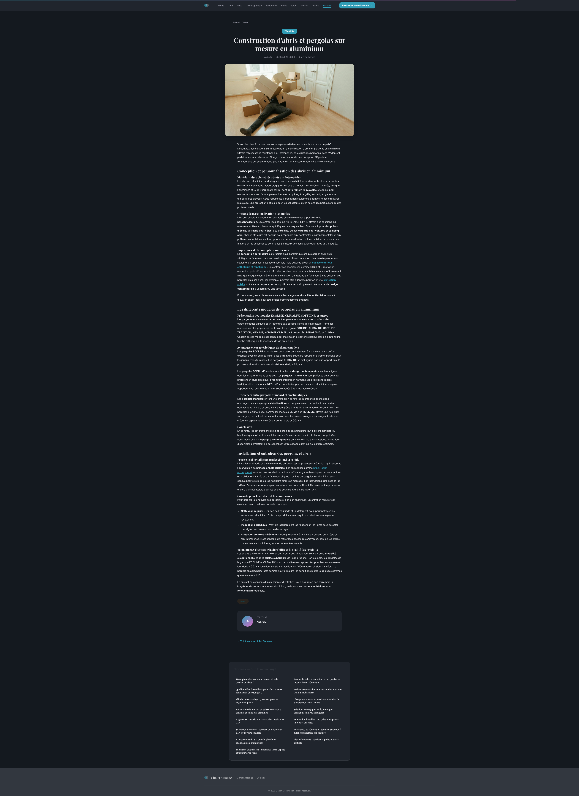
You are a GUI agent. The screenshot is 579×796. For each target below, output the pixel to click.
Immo (284, 5)
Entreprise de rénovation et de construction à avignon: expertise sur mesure (317, 731)
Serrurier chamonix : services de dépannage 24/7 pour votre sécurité (259, 731)
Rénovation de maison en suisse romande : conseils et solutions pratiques (258, 711)
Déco (239, 5)
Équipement (272, 5)
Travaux (327, 5)
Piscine (315, 5)
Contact (261, 777)
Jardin (294, 5)
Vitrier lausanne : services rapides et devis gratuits (316, 741)
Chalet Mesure (221, 777)
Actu (231, 5)
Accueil (221, 5)
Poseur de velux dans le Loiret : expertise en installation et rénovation (317, 681)
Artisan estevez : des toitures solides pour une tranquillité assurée (318, 691)
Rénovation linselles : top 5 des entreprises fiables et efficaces (316, 721)
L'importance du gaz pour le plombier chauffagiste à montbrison (256, 741)
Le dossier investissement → (357, 5)
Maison (304, 5)
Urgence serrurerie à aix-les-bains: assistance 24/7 (260, 721)
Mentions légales (245, 777)
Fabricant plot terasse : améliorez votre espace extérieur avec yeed (260, 751)
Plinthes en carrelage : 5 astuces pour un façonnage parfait (257, 701)
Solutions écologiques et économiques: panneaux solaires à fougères (314, 711)
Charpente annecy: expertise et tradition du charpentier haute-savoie (317, 701)
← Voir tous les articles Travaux (254, 641)
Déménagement (254, 5)
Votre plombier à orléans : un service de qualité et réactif (257, 681)
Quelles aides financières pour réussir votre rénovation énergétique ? (259, 691)
